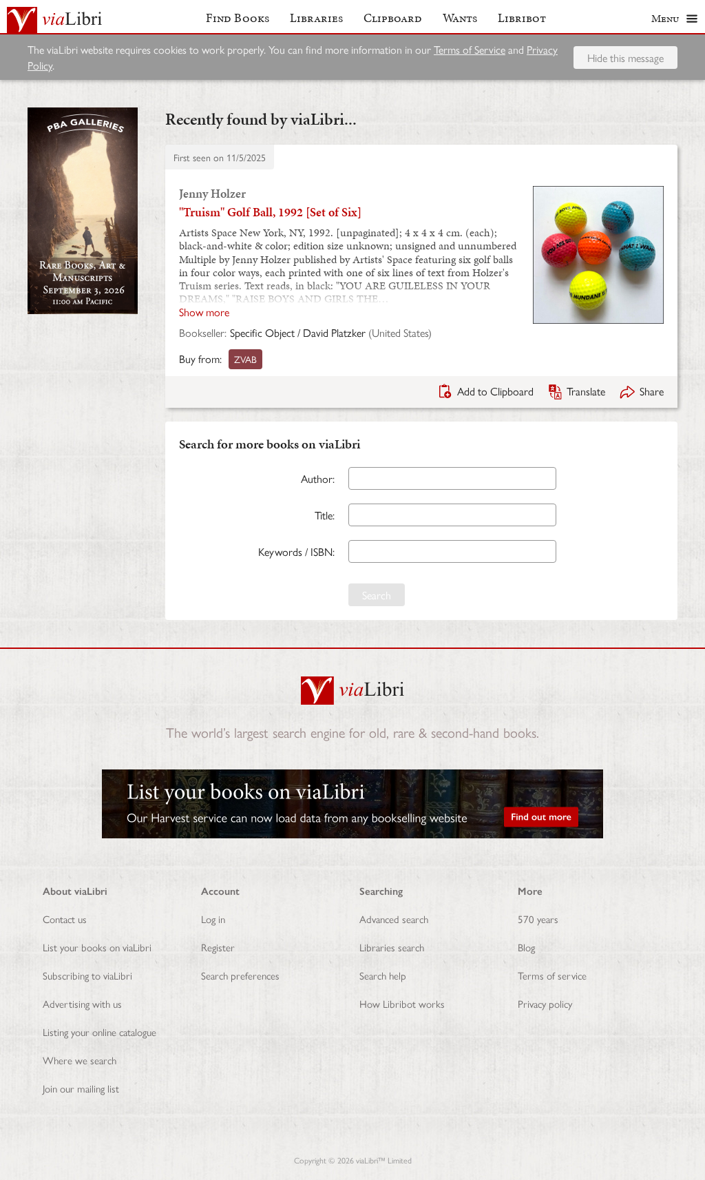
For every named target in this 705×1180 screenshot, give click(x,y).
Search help (382, 975)
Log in (213, 918)
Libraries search (391, 947)
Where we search (79, 1060)
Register (218, 947)
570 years (538, 918)
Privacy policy (545, 1003)
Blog (526, 947)
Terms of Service (469, 49)
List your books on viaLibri (97, 947)
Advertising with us (82, 1003)
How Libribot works (402, 1003)
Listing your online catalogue (99, 1031)
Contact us (65, 918)
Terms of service (552, 975)
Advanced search (393, 918)
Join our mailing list (81, 1088)
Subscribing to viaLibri (87, 975)
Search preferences (240, 975)
